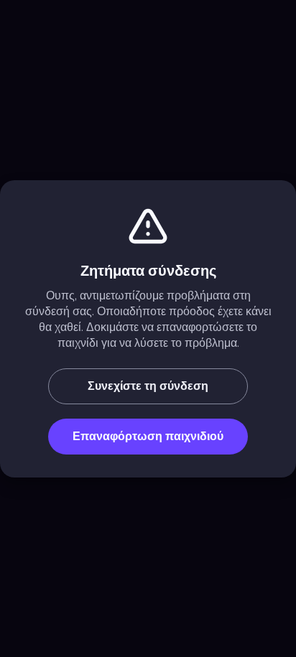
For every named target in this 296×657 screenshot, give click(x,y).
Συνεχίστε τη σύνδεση (148, 386)
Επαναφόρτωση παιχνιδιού (148, 436)
